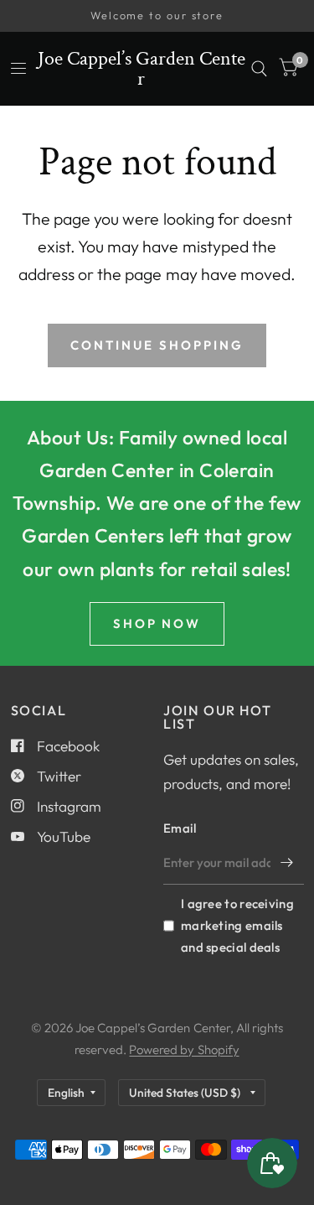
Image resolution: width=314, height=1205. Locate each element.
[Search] (259, 69)
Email (180, 828)
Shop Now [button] (157, 623)
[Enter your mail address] (287, 863)
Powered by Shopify (184, 1049)
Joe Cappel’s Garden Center (141, 69)
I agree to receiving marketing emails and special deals (237, 925)
